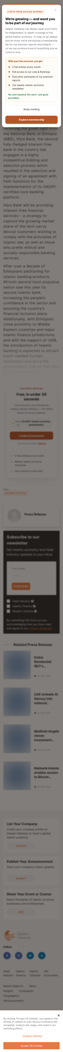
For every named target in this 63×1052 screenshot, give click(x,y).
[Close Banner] (59, 1015)
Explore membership (31, 119)
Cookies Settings (32, 1035)
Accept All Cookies (32, 1045)
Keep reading (31, 109)
